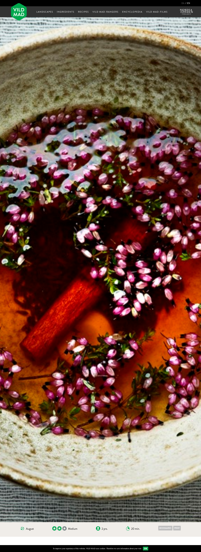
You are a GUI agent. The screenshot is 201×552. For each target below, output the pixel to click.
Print (177, 528)
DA (183, 3)
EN (188, 3)
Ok (145, 548)
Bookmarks (165, 528)
